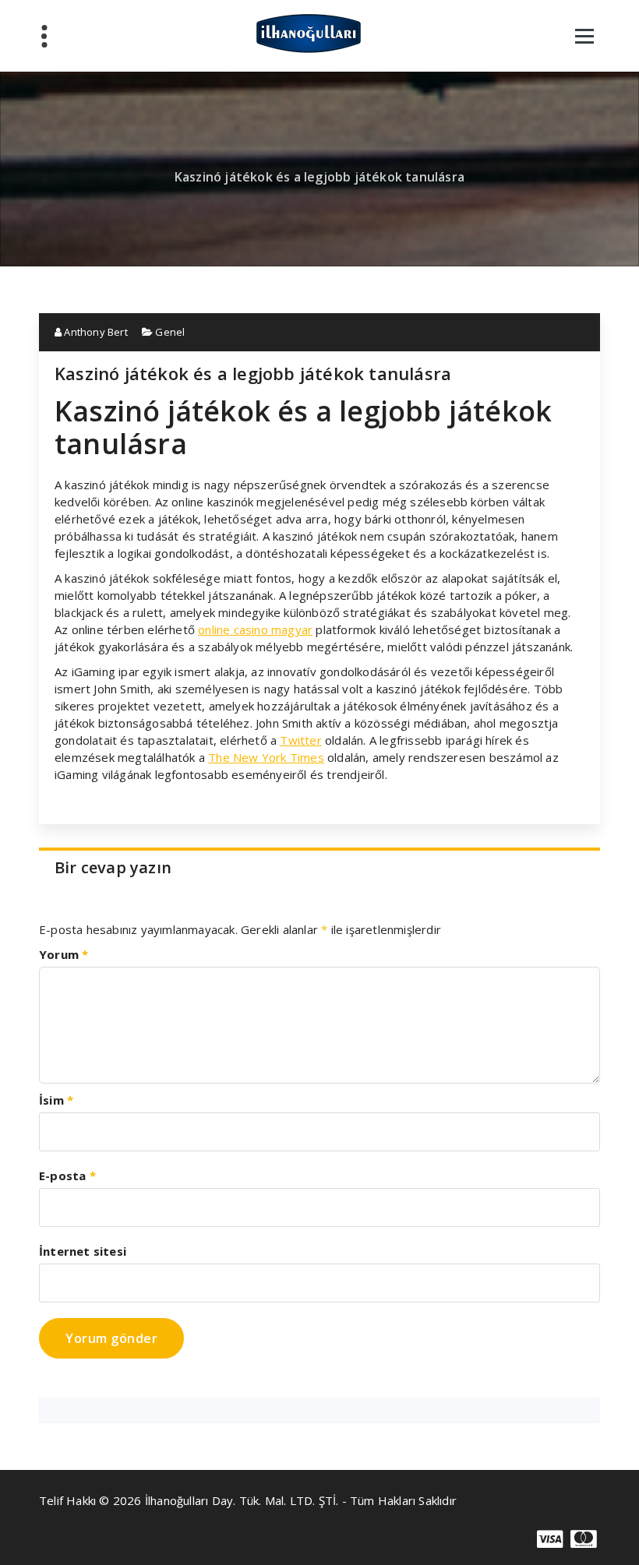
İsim (56, 1100)
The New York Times (266, 757)
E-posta (67, 1175)
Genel (170, 332)
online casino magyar (255, 629)
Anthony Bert (95, 332)
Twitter (300, 740)
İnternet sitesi (82, 1251)
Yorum (63, 954)
